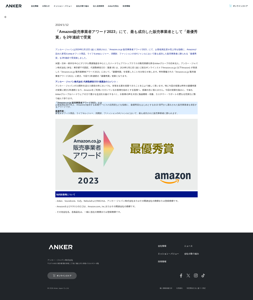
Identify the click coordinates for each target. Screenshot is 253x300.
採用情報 (162, 261)
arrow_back (5, 17)
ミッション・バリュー (168, 253)
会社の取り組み (191, 253)
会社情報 (162, 246)
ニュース (188, 246)
